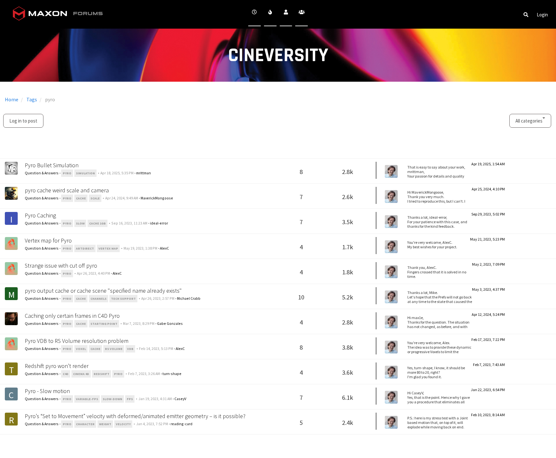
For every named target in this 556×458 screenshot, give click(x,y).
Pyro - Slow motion (47, 391)
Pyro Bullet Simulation (52, 165)
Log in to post (23, 121)
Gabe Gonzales (170, 323)
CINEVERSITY (278, 55)
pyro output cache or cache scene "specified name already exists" (103, 290)
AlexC (164, 248)
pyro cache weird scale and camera (67, 190)
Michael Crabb (188, 298)
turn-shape (171, 373)
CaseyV (180, 398)
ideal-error (159, 223)
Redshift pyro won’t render (56, 366)
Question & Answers (42, 172)
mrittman (143, 172)
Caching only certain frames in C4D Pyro (72, 315)
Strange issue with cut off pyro (61, 265)
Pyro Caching (40, 215)
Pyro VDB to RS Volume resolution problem (76, 340)
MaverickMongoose (157, 198)
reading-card (181, 423)
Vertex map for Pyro (48, 240)
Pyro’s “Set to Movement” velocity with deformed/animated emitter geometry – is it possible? (135, 416)
